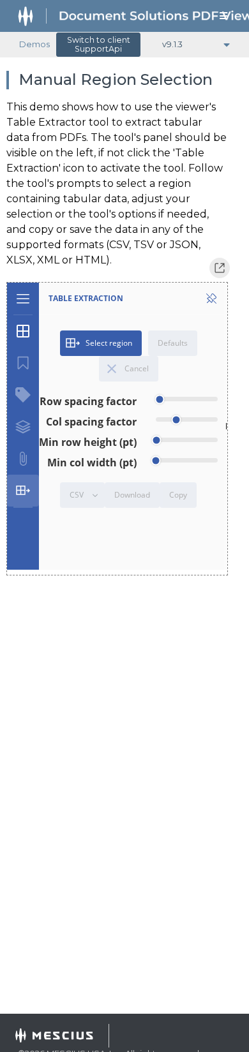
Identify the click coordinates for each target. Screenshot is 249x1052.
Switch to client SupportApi (98, 44)
